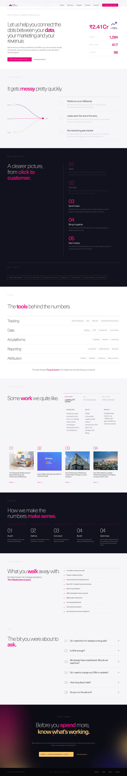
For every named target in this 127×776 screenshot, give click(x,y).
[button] (70, 5)
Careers (96, 5)
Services (16, 15)
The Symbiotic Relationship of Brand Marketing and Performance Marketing (19, 475)
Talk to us (110, 5)
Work (104, 772)
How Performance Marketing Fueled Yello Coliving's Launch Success (76, 475)
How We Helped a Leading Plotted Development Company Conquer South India (104, 475)
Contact (87, 5)
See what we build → (40, 59)
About (62, 5)
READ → (12, 482)
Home (9, 15)
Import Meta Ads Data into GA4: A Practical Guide (49, 475)
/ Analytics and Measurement (29, 15)
